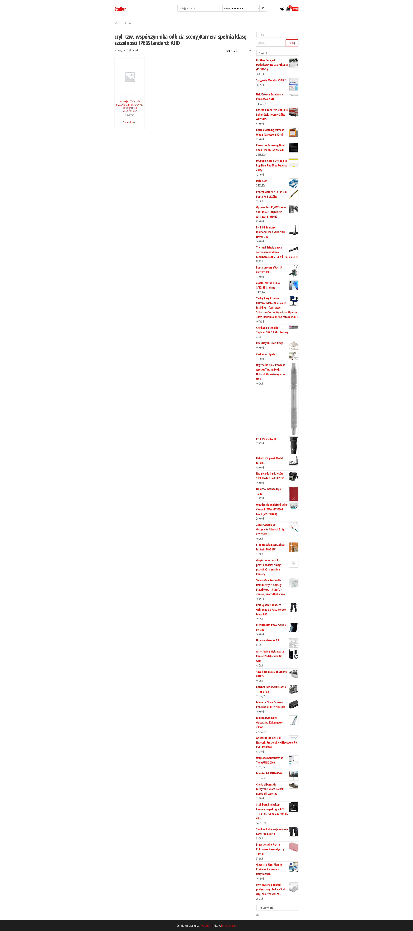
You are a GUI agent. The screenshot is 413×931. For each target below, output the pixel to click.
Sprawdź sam (129, 122)
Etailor (120, 9)
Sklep (117, 23)
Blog (128, 23)
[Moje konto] (282, 8)
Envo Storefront (228, 925)
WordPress (206, 925)
